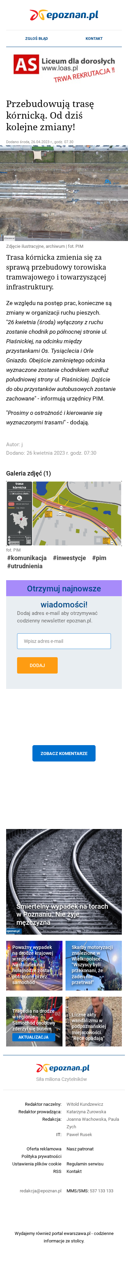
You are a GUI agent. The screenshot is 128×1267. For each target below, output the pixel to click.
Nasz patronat (80, 1148)
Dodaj (37, 665)
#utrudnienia (25, 566)
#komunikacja (27, 558)
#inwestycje (69, 558)
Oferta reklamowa (44, 1148)
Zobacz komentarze (64, 753)
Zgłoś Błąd (36, 38)
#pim (99, 558)
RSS (57, 1171)
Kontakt (94, 38)
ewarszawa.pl (77, 1233)
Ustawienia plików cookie (36, 1163)
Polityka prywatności (41, 1156)
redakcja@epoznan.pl (40, 1190)
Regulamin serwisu (85, 1163)
